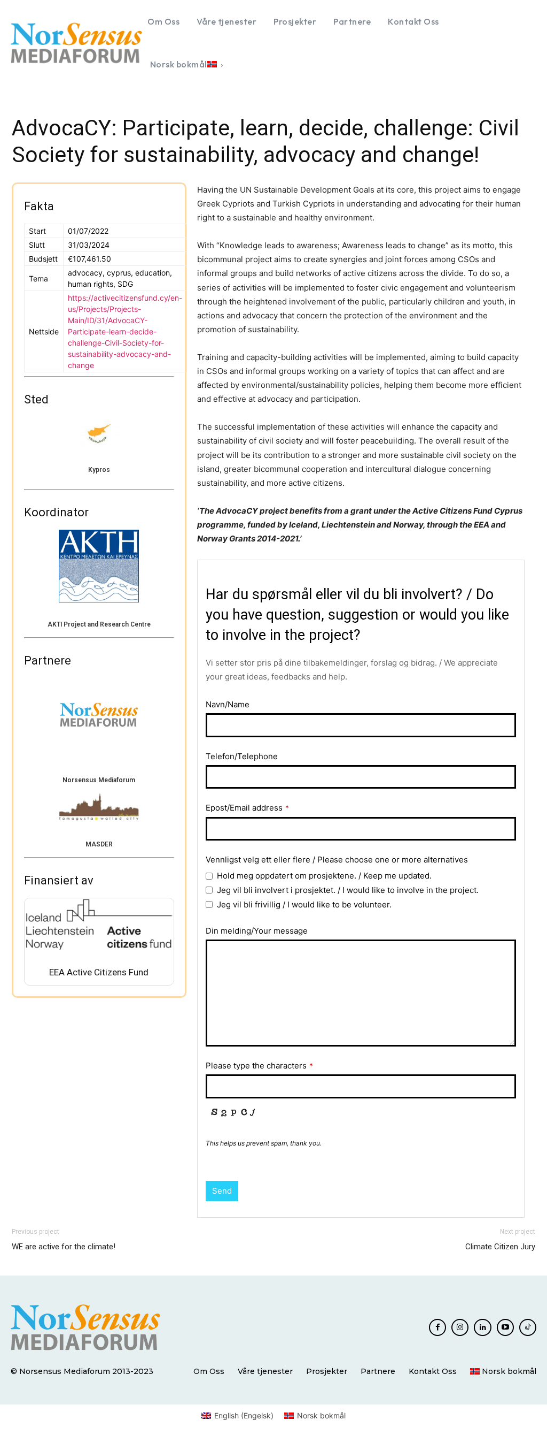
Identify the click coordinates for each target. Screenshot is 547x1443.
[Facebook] (437, 1327)
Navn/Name (227, 704)
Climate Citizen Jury (500, 1246)
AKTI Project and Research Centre (99, 624)
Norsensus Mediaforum (98, 780)
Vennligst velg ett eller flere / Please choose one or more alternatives (337, 859)
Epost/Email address (247, 808)
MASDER (99, 844)
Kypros (99, 470)
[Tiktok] (527, 1327)
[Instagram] (459, 1327)
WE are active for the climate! (63, 1246)
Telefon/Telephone (242, 756)
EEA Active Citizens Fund (99, 972)
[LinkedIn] (482, 1327)
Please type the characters (259, 1065)
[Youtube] (505, 1327)
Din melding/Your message (257, 931)
